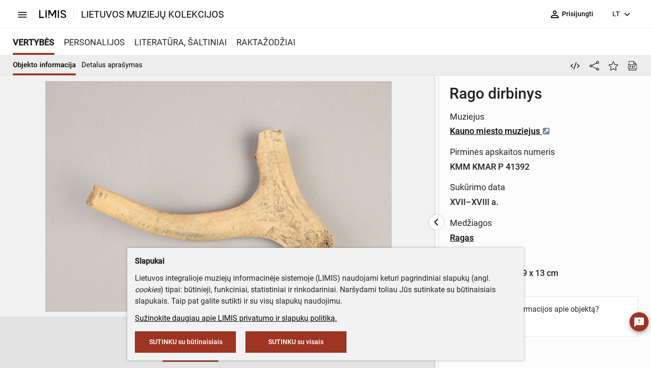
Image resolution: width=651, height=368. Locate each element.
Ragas (462, 238)
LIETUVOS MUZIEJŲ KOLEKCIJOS (152, 14)
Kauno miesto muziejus (496, 131)
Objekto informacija (44, 65)
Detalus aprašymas (111, 65)
